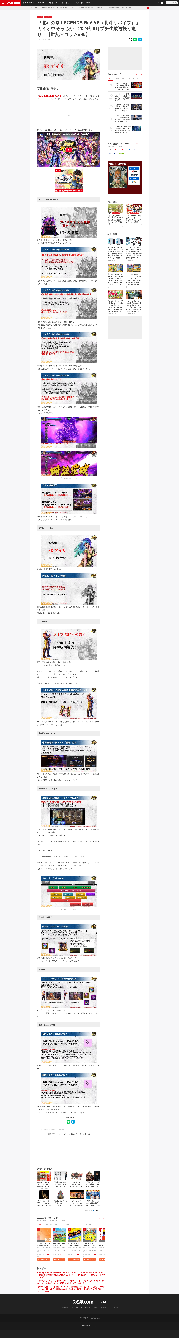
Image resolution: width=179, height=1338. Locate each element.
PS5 (39, 3)
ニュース (72, 3)
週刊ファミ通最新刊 (117, 163)
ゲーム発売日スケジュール (119, 143)
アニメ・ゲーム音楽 (85, 1224)
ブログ (56, 8)
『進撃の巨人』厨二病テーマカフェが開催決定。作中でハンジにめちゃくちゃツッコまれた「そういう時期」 (122, 108)
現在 (110, 78)
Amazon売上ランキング (47, 1218)
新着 (24, 3)
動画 (77, 3)
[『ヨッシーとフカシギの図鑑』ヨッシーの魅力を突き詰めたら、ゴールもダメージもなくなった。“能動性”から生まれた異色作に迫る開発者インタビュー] (115, 294)
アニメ (74, 1224)
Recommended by (88, 1210)
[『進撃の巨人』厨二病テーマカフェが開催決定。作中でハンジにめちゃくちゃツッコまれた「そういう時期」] (136, 107)
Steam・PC (111, 153)
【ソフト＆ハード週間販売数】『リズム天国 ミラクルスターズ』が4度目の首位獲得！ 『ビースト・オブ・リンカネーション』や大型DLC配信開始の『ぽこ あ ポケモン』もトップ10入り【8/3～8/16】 (122, 97)
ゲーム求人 (65, 3)
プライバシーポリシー (76, 1307)
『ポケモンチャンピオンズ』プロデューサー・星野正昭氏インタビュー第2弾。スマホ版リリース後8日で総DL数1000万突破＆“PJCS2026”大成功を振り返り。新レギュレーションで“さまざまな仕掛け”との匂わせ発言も (123, 119)
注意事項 (95, 1307)
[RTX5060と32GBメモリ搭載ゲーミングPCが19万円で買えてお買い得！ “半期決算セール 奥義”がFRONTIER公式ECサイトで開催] (115, 241)
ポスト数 (135, 78)
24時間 (117, 78)
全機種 (110, 150)
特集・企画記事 (85, 3)
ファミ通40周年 (135, 212)
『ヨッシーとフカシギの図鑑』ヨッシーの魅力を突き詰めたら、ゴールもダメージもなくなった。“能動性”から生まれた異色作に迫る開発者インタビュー (115, 306)
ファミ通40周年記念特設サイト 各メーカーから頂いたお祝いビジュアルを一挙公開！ (133, 219)
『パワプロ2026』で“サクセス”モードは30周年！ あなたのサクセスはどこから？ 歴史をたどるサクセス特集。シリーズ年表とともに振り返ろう (133, 279)
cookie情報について (105, 1307)
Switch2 (29, 3)
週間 (123, 78)
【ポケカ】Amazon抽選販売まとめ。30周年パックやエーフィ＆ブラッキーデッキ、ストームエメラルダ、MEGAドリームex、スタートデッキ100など (115, 279)
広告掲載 (115, 1307)
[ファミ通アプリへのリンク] (84, 1318)
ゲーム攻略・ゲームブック (53, 1224)
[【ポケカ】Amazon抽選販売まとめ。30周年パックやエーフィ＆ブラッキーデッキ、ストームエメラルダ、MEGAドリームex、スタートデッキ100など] (115, 268)
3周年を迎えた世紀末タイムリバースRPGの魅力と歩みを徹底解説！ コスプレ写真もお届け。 (115, 220)
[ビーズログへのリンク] (96, 1318)
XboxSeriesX (121, 153)
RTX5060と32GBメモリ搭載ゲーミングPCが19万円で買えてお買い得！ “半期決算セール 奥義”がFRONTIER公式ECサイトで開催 (115, 252)
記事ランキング (114, 74)
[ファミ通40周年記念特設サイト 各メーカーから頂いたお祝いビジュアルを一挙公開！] (134, 208)
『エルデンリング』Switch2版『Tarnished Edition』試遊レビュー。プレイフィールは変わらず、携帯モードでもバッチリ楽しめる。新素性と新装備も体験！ (134, 306)
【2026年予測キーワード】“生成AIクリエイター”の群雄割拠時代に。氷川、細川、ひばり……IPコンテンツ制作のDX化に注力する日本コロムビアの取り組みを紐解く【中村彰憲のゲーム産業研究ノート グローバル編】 (71, 1289)
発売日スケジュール (55, 3)
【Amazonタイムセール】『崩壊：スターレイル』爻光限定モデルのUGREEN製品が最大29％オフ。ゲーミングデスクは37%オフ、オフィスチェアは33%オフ (134, 252)
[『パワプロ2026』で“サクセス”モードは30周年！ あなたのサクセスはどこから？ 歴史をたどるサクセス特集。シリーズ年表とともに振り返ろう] (134, 268)
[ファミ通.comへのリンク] (13, 3)
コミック (67, 1224)
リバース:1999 (116, 212)
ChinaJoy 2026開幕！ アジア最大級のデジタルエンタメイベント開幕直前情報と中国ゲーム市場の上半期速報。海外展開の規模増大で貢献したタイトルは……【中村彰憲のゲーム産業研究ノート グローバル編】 (71, 1274)
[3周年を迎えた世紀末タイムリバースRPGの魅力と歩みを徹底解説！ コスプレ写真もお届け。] (115, 208)
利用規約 (87, 1307)
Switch (35, 3)
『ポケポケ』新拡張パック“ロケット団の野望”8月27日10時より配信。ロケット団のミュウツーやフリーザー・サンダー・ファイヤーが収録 (122, 86)
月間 (128, 78)
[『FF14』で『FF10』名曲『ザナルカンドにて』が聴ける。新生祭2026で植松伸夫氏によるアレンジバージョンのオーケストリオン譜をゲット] (136, 128)
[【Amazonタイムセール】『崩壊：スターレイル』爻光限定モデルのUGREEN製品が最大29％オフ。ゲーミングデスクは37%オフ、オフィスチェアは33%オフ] (134, 241)
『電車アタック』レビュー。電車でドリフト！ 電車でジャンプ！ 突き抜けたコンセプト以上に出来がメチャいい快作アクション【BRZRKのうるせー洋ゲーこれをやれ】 (70, 1282)
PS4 (134, 150)
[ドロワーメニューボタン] (3, 3)
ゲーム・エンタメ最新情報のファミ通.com (41, 8)
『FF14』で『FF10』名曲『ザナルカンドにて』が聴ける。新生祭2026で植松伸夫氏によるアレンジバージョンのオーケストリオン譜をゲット (123, 129)
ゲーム (41, 1224)
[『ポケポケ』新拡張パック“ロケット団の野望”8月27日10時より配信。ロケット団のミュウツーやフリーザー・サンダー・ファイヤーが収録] (136, 85)
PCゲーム (45, 3)
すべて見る (102, 1218)
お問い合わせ (64, 1307)
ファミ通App (63, 8)
